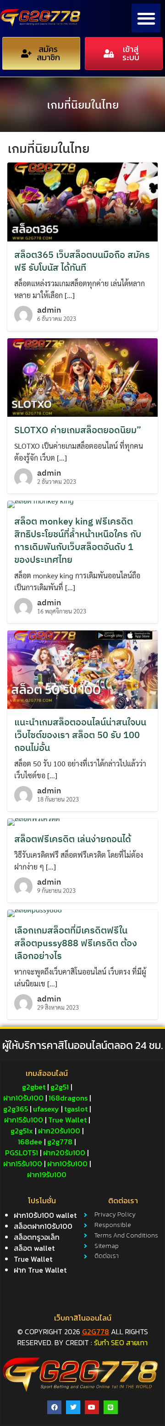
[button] (146, 18)
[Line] (111, 1407)
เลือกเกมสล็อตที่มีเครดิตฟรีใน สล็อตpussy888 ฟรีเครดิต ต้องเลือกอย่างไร (75, 943)
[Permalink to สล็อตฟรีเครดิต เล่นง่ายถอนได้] (33, 821)
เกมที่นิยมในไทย (83, 104)
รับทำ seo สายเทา (121, 1342)
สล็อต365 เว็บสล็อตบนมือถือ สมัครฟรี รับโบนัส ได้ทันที (82, 260)
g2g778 (95, 1331)
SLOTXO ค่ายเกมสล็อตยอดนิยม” (77, 430)
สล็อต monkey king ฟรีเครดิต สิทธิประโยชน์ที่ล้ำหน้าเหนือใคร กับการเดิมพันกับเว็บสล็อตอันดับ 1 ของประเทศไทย (77, 540)
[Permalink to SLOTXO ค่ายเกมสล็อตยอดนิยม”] (82, 376)
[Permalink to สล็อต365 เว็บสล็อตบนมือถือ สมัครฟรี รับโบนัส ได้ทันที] (82, 200)
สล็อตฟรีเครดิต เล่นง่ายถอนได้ (72, 839)
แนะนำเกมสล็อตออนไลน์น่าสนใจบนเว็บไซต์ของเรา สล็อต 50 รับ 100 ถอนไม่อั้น (80, 735)
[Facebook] (54, 1407)
